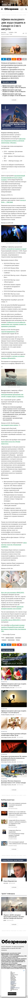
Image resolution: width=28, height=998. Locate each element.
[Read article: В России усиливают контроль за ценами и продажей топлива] (4, 805)
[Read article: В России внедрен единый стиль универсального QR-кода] (4, 843)
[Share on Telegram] (3, 59)
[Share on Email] (19, 59)
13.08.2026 (19, 714)
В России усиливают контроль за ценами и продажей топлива (17, 805)
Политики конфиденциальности (14, 987)
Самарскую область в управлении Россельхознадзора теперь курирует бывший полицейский (16, 834)
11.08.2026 (20, 762)
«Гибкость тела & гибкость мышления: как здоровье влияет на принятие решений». (13, 324)
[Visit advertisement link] (14, 3)
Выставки (18, 637)
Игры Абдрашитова (10, 881)
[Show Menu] (2, 9)
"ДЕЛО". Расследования (10, 879)
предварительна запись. (9, 425)
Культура (6, 655)
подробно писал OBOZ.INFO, (10, 620)
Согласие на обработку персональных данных (13, 983)
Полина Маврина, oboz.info (9, 663)
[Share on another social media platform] (24, 59)
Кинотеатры (11, 639)
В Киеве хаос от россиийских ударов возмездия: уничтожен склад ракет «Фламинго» (17, 813)
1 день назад (13, 838)
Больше (14, 100)
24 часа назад (13, 827)
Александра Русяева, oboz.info (8, 737)
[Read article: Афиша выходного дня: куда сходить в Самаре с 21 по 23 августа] (14, 673)
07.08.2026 (20, 784)
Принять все (12, 994)
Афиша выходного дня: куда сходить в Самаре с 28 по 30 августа (12, 659)
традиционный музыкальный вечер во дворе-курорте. (13, 177)
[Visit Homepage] (11, 9)
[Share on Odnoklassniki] (14, 59)
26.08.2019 (12, 883)
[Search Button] (26, 9)
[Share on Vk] (8, 59)
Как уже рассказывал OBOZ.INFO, (12, 592)
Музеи (18, 639)
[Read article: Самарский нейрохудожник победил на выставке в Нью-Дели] (14, 723)
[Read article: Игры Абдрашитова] (14, 872)
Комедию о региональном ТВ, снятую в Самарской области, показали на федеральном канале (14, 758)
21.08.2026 (19, 687)
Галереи (4, 639)
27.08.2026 (20, 663)
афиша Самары (10, 637)
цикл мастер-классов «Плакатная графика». (14, 544)
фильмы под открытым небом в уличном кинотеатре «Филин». (13, 140)
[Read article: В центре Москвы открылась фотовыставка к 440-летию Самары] (14, 770)
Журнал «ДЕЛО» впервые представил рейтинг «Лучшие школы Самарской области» (14, 916)
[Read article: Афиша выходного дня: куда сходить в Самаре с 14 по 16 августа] (14, 698)
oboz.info (3, 32)
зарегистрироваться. (8, 331)
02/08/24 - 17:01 (13, 32)
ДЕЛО (5, 920)
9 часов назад (13, 808)
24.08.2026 (10, 920)
